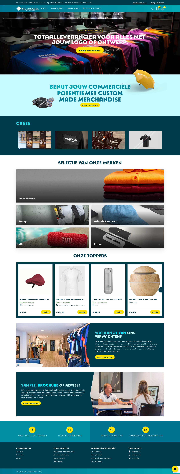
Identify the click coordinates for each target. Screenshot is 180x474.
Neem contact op (104, 357)
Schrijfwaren (96, 455)
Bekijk (46, 312)
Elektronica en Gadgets (101, 458)
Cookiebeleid (59, 458)
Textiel (44, 8)
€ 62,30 (60, 312)
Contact (19, 451)
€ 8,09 (132, 312)
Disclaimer (58, 461)
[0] (157, 8)
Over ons (20, 455)
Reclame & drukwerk (91, 8)
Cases (18, 458)
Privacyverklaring (61, 455)
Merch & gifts (56, 8)
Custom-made (72, 8)
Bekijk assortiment (89, 50)
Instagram (136, 455)
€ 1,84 (23, 312)
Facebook (136, 451)
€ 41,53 (96, 312)
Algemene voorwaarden (64, 451)
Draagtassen (96, 461)
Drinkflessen (96, 451)
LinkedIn (135, 458)
